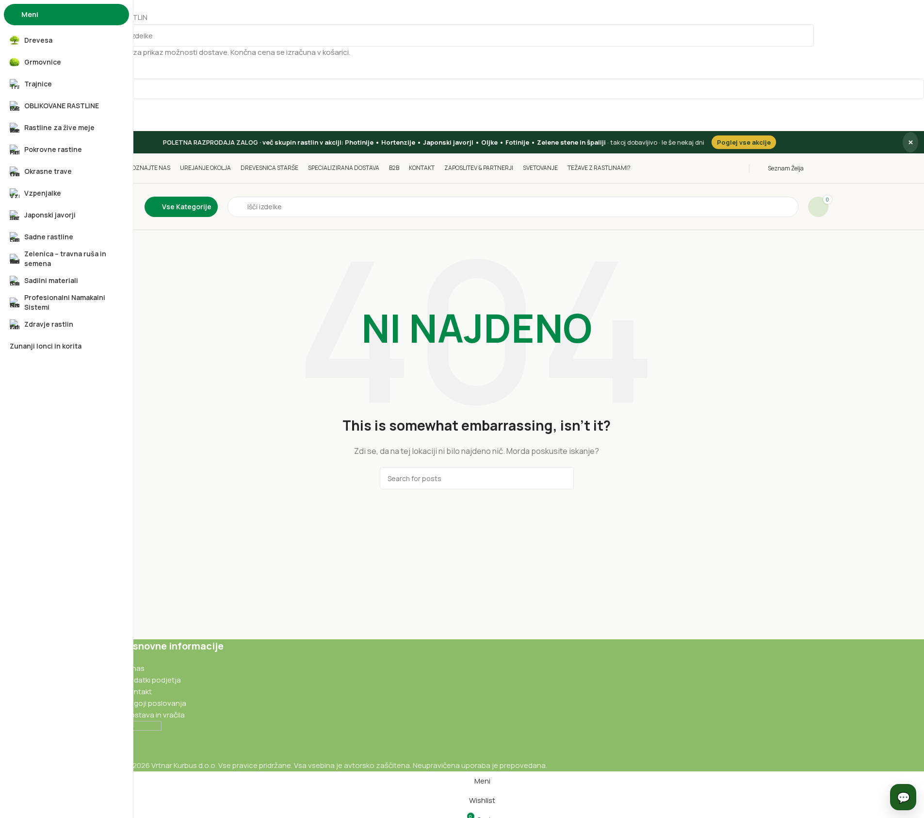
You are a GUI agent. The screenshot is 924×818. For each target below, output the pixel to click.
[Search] (803, 35)
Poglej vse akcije (744, 142)
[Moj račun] (825, 168)
